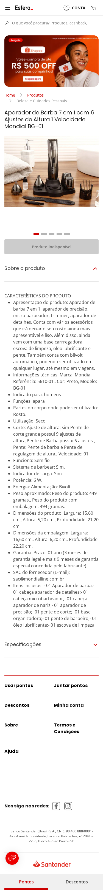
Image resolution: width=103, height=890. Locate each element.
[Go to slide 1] (36, 234)
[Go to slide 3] (51, 234)
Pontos (26, 882)
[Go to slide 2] (44, 234)
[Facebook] (56, 806)
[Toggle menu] (7, 7)
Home (9, 95)
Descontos (77, 882)
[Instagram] (68, 806)
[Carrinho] (95, 7)
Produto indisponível (51, 246)
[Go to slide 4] (59, 234)
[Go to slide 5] (67, 234)
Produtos (35, 95)
